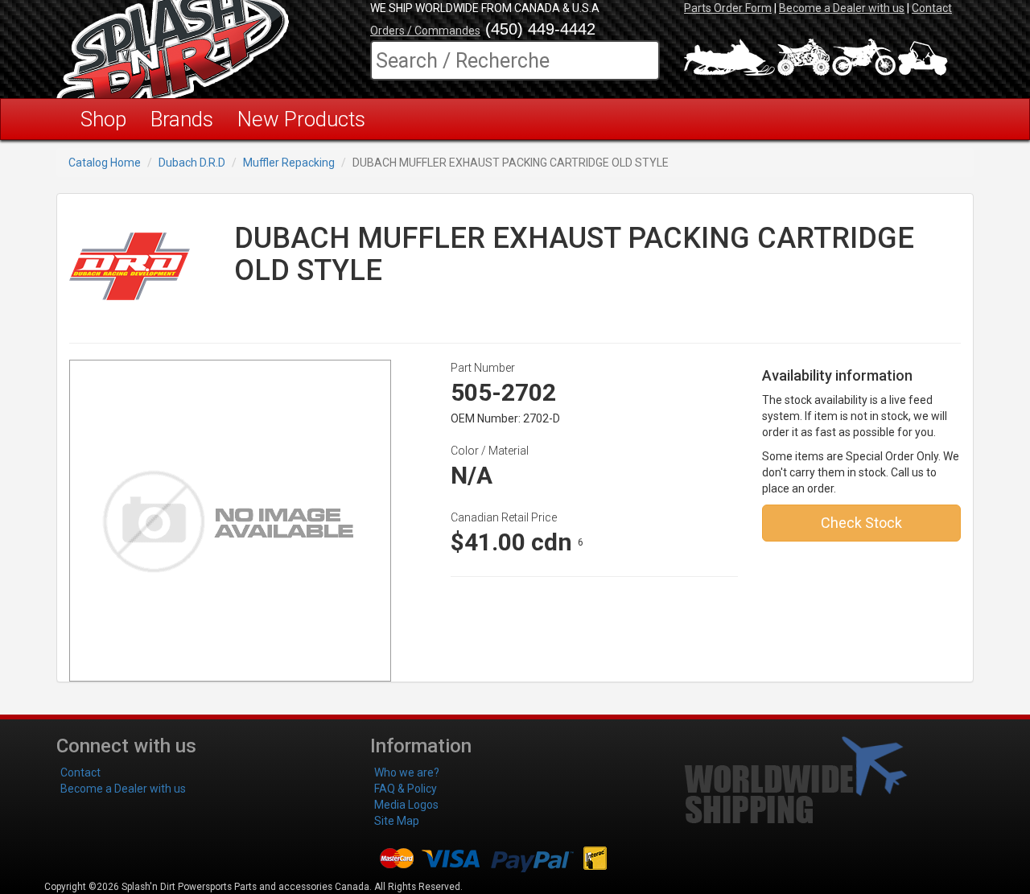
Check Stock (861, 522)
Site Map (396, 820)
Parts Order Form (728, 8)
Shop (103, 119)
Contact (932, 8)
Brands (181, 119)
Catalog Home (104, 162)
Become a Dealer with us (841, 8)
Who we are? (406, 772)
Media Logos (406, 804)
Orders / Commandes (425, 30)
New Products (301, 119)
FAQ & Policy (405, 788)
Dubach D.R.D (192, 162)
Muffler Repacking (289, 162)
